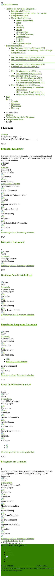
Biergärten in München (20, 11)
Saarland (19, 39)
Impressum (15, 103)
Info (7, 99)
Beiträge (4, 134)
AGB (8, 559)
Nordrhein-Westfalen (24, 34)
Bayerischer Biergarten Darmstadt (19, 324)
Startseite (9, 115)
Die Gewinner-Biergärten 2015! (29, 80)
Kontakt (14, 101)
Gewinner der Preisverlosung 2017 (25, 66)
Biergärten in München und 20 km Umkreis (29, 13)
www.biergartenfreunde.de (25, 566)
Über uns (15, 108)
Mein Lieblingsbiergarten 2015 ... (24, 76)
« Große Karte (7, 541)
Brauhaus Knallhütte (12, 148)
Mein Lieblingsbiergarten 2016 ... (24, 71)
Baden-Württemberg (24, 20)
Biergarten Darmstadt (12, 242)
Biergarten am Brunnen (13, 461)
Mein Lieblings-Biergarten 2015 (29, 78)
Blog (8, 97)
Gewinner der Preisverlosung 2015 (30, 83)
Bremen (19, 25)
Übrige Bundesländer (20, 18)
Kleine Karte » (19, 541)
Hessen (19, 30)
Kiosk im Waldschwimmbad (16, 384)
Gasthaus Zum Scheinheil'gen (16, 275)
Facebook (5, 575)
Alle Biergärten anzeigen (21, 43)
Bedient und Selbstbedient (16, 361)
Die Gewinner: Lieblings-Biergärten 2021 (28, 48)
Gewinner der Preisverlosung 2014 (30, 94)
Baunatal (4, 167)
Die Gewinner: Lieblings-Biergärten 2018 (28, 57)
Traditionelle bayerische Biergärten (20, 9)
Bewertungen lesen (8, 232)
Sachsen (19, 41)
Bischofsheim (6, 483)
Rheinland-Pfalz (22, 36)
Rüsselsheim (6, 399)
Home (8, 550)
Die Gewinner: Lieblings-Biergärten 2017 (28, 64)
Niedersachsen (22, 32)
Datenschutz (16, 106)
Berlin (18, 23)
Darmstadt (5, 256)
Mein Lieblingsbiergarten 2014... (24, 85)
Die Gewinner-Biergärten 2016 (29, 73)
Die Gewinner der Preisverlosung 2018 (27, 60)
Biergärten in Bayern (19, 16)
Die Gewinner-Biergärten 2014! (29, 92)
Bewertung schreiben (25, 232)
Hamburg (20, 27)
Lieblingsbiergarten (14, 46)
